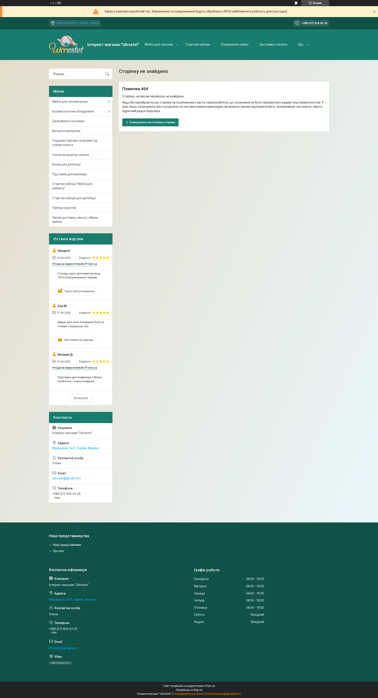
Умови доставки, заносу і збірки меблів (75, 220)
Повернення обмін (234, 44)
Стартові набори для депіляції (74, 198)
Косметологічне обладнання (73, 111)
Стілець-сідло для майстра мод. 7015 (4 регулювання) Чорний (79, 275)
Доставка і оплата (273, 44)
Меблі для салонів (159, 44)
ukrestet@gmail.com (66, 478)
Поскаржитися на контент (189, 693)
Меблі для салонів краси (70, 101)
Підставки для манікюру (69, 174)
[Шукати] (107, 74)
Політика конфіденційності (224, 693)
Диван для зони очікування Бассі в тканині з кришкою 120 (81, 324)
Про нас (58, 551)
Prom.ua (210, 685)
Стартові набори (198, 44)
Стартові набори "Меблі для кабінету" (72, 186)
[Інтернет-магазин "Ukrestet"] (66, 45)
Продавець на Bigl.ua (189, 689)
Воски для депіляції (66, 164)
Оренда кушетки (64, 207)
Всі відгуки (81, 398)
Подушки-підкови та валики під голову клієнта (74, 143)
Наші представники (67, 545)
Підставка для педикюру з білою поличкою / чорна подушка (80, 379)
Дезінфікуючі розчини (68, 121)
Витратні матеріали (66, 131)
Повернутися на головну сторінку (152, 122)
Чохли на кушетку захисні (70, 154)
